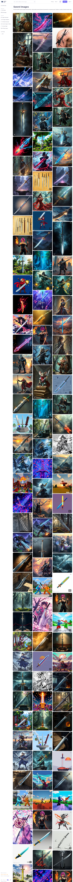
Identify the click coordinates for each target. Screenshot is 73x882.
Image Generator (5, 17)
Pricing (52, 1)
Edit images (4, 12)
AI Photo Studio (5, 28)
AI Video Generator (5, 21)
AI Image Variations (5, 19)
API (2, 33)
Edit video (4, 10)
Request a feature (3, 881)
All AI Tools (4, 5)
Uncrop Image (4, 26)
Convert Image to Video (6, 23)
